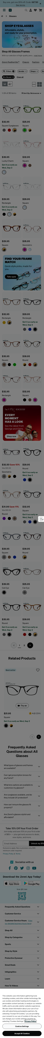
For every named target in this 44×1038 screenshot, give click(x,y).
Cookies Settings (22, 1026)
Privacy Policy (30, 1021)
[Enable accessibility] (41, 519)
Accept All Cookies (22, 1033)
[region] (22, 1013)
